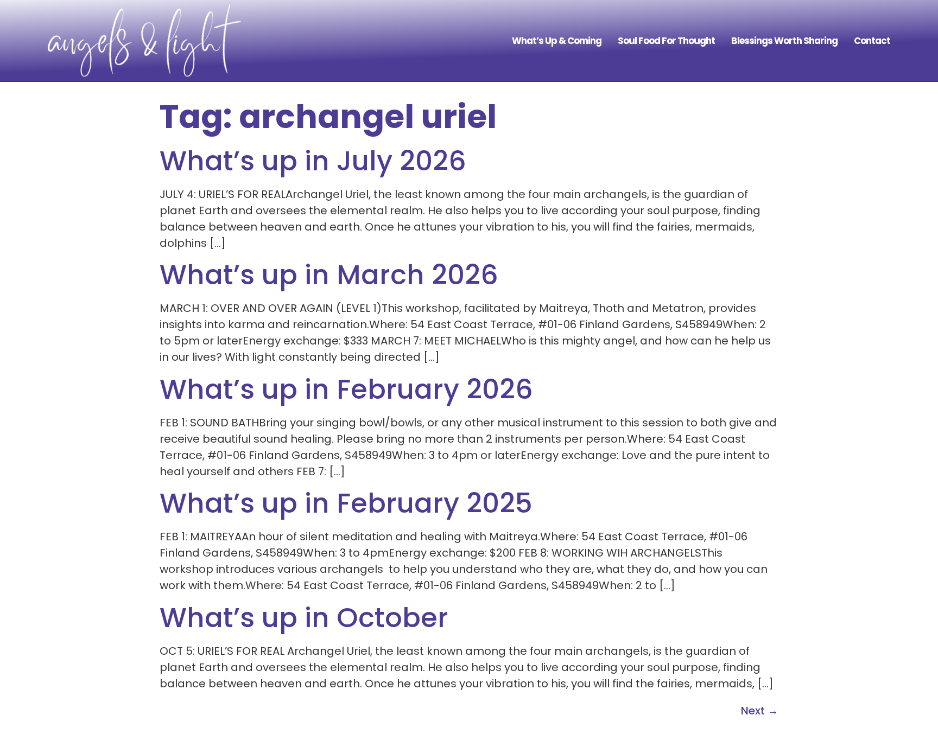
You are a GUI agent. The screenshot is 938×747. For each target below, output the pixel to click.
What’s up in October (304, 617)
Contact (872, 40)
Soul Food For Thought (666, 40)
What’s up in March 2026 (329, 275)
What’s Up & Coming (556, 40)
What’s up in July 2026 (313, 161)
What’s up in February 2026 (346, 389)
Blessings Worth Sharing (784, 40)
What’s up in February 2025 (346, 503)
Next (759, 710)
